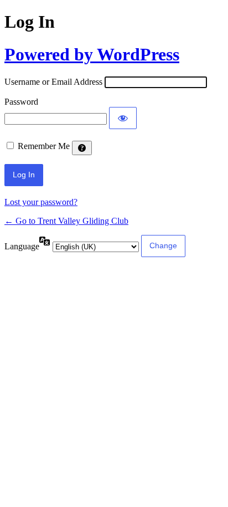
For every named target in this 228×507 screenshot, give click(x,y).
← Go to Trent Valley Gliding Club (66, 221)
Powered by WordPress (91, 54)
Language (21, 246)
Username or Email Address (53, 81)
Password (21, 101)
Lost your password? (40, 202)
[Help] (82, 148)
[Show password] (123, 118)
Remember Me (44, 146)
